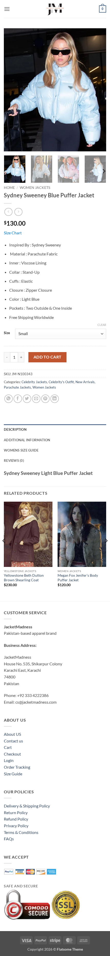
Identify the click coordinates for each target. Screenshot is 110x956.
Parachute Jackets (17, 387)
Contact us (13, 740)
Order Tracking (17, 767)
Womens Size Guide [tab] (21, 450)
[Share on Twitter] (27, 398)
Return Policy (16, 812)
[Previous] (12, 89)
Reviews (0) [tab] (14, 460)
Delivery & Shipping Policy (27, 805)
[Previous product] (18, 212)
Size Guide (13, 773)
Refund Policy (16, 818)
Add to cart (48, 357)
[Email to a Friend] (36, 398)
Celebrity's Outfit (61, 382)
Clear (101, 324)
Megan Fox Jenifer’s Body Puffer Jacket (78, 577)
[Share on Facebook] (18, 398)
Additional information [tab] (27, 440)
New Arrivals (85, 382)
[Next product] (8, 212)
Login (9, 760)
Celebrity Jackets (34, 382)
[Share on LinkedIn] (54, 398)
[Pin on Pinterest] (45, 398)
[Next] (97, 89)
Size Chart (13, 232)
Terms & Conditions (21, 832)
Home (9, 188)
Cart (8, 747)
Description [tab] (15, 429)
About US (12, 734)
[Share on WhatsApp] (8, 398)
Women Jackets (35, 188)
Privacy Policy (16, 825)
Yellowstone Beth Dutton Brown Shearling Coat (24, 577)
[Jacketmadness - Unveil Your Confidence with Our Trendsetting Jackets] (55, 9)
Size (7, 333)
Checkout (12, 753)
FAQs (9, 838)
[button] (7, 9)
